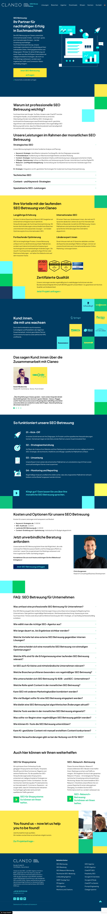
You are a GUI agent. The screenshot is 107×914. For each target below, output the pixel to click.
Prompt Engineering (92, 886)
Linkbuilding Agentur (63, 877)
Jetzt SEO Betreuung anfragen (30, 72)
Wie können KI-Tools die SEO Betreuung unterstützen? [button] (42, 724)
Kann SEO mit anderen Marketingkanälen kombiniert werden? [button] (45, 691)
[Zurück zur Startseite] (16, 5)
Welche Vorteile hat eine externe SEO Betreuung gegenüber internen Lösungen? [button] (49, 638)
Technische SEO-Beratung (65, 873)
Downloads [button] (73, 5)
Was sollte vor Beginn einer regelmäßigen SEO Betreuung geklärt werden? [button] (52, 717)
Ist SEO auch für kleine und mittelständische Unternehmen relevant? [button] (49, 665)
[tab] (14, 408)
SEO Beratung (61, 867)
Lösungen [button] (45, 5)
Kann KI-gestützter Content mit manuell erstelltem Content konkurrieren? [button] (52, 730)
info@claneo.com (18, 893)
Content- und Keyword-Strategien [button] (31, 181)
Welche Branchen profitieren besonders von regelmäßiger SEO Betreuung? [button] (52, 672)
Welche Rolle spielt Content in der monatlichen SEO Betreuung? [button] (46, 685)
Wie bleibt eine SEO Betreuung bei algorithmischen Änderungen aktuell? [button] (51, 704)
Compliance (25, 904)
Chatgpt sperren (90, 889)
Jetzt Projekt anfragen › (49, 291)
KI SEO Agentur (90, 867)
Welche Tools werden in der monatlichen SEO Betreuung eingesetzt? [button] (49, 711)
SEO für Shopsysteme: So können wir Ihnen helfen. (32, 799)
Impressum (33, 904)
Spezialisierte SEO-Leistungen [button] (29, 188)
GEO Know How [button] (34, 5)
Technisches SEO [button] (22, 175)
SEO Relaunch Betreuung (65, 870)
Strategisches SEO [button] (23, 144)
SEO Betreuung (61, 864)
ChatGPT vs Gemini (91, 883)
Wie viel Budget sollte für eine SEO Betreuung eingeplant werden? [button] (48, 698)
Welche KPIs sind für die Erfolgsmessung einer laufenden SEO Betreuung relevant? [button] (51, 658)
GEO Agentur (89, 864)
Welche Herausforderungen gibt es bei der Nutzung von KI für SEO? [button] (48, 737)
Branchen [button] (54, 5)
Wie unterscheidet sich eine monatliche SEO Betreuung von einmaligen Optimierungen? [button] (50, 648)
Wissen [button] (82, 5)
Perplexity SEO (90, 873)
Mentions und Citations (64, 889)
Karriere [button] (90, 5)
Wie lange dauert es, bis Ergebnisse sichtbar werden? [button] (41, 630)
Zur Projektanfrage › (23, 841)
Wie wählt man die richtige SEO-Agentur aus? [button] (37, 624)
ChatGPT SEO (90, 870)
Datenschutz (17, 904)
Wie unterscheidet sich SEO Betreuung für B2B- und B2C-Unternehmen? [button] (51, 678)
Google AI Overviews (92, 877)
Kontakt (99, 5)
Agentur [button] (63, 5)
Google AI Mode (90, 880)
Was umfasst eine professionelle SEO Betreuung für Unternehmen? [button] (48, 606)
